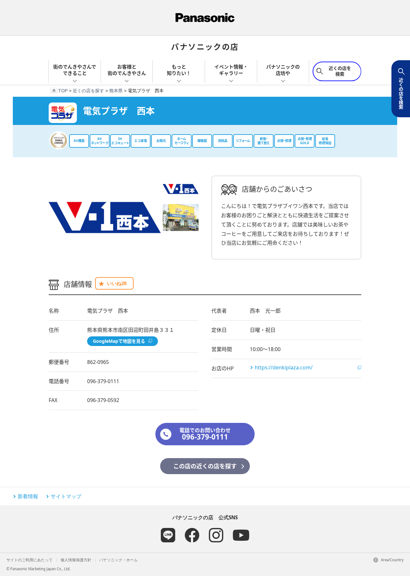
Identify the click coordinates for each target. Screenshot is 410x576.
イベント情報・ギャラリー (231, 69)
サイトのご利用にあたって (29, 560)
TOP (63, 90)
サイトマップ (66, 496)
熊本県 (116, 90)
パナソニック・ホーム (118, 560)
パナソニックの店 (205, 46)
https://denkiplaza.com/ (284, 367)
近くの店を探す (88, 90)
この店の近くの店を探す (205, 466)
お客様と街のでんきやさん (127, 69)
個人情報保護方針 (76, 560)
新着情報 (28, 496)
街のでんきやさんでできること (74, 69)
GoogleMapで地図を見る (119, 341)
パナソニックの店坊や (283, 69)
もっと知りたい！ (179, 69)
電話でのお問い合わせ (205, 434)
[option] (105, 217)
